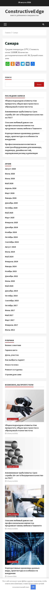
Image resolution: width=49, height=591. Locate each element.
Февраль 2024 (11, 261)
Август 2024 (10, 247)
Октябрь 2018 (11, 295)
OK (33, 587)
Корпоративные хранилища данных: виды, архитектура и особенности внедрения (22, 136)
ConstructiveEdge (24, 11)
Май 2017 (9, 315)
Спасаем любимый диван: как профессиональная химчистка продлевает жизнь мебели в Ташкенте (23, 125)
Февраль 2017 (11, 325)
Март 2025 (9, 217)
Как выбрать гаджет (15, 360)
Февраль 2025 (11, 222)
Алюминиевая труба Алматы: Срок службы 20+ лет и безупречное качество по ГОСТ (24, 114)
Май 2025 (9, 212)
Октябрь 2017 (11, 305)
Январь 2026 (10, 198)
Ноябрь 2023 (11, 271)
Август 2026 (10, 168)
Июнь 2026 (10, 178)
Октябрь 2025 (11, 208)
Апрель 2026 (10, 188)
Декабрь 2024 (11, 227)
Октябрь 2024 (11, 237)
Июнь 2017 (10, 310)
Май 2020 (9, 286)
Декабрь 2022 (11, 276)
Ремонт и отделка (13, 369)
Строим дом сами (13, 374)
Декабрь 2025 (11, 203)
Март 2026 (9, 193)
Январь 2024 (10, 266)
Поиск (8, 77)
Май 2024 (9, 256)
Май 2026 (9, 183)
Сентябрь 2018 (11, 300)
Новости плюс (12, 364)
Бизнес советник (13, 345)
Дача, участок (12, 355)
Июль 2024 (10, 251)
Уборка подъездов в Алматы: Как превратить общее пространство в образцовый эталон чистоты (22, 103)
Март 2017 (9, 320)
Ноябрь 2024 (11, 232)
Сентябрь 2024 (11, 242)
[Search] (43, 24)
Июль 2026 (10, 173)
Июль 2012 (10, 330)
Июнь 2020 (10, 281)
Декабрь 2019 (11, 290)
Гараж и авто (11, 350)
